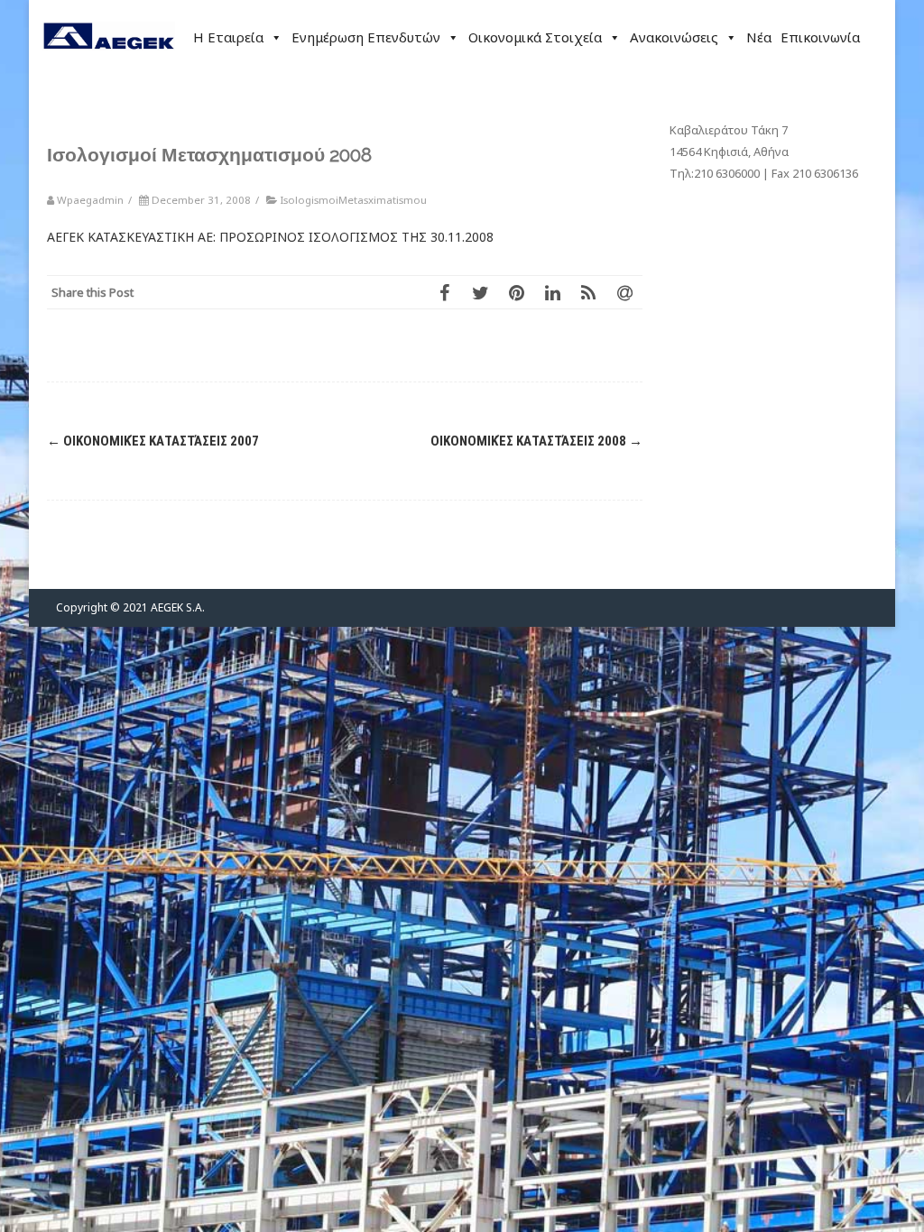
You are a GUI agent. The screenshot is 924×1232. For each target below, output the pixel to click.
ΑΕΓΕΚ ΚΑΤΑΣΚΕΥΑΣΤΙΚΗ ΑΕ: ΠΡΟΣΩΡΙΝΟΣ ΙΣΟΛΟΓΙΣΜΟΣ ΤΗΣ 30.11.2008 (270, 236)
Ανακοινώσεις (674, 37)
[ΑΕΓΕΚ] (108, 67)
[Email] (624, 292)
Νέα (759, 37)
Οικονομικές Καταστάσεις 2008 (536, 441)
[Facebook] (444, 292)
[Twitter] (480, 292)
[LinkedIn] (552, 292)
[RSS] (588, 292)
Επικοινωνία (820, 37)
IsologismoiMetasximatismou (353, 200)
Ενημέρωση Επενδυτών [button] (365, 37)
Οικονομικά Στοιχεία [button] (535, 37)
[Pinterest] (516, 292)
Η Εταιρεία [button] (228, 37)
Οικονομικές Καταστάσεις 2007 (153, 441)
